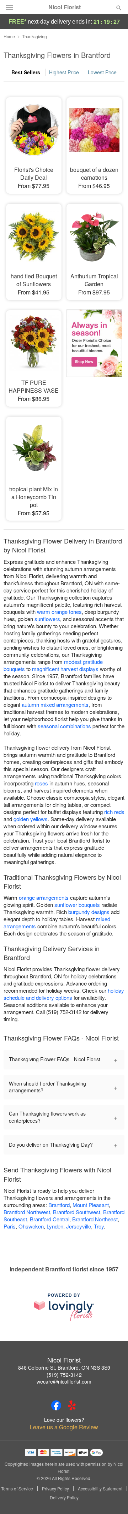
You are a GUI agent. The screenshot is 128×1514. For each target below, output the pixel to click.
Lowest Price (102, 72)
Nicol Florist (64, 7)
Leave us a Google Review (64, 1427)
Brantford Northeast (95, 1219)
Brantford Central (49, 1219)
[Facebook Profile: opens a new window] (56, 1405)
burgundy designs (89, 911)
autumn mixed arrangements (55, 704)
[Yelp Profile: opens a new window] (72, 1405)
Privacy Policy (55, 1488)
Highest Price (64, 72)
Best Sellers (25, 72)
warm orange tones (59, 611)
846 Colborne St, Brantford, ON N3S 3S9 (64, 1367)
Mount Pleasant (91, 1204)
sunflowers (47, 618)
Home (9, 36)
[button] (113, 1498)
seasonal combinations (64, 726)
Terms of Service (17, 1488)
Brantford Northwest (27, 1212)
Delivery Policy (64, 1497)
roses (41, 783)
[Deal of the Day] (94, 353)
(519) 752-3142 (64, 1374)
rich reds (114, 811)
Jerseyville (78, 1226)
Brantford (59, 1204)
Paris (10, 1226)
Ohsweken (31, 1226)
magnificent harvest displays (65, 668)
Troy (99, 1226)
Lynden (55, 1226)
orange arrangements (44, 897)
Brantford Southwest (76, 1212)
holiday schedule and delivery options (64, 994)
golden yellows (31, 819)
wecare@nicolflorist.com (64, 1381)
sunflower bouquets (77, 904)
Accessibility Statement (100, 1488)
